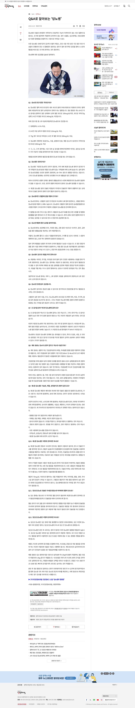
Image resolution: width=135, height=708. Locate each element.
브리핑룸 (26, 6)
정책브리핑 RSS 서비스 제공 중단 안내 (34, 685)
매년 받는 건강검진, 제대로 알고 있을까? (42, 653)
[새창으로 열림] (80, 26)
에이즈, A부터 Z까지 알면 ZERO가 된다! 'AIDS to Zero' (47, 647)
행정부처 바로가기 (110, 700)
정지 (110, 673)
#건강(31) (36, 639)
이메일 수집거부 (41, 704)
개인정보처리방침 (22, 704)
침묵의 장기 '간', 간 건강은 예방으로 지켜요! (43, 650)
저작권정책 (33, 604)
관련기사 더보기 (55, 661)
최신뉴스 (111, 92)
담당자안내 (40, 604)
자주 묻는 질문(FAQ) (52, 704)
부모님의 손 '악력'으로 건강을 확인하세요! (42, 644)
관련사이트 (106, 696)
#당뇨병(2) (43, 639)
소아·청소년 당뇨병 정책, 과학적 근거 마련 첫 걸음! (45, 656)
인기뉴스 (100, 92)
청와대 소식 (108, 6)
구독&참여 (44, 6)
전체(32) (30, 639)
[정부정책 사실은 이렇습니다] (106, 37)
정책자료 (35, 6)
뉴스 (19, 6)
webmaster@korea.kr (68, 700)
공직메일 (116, 6)
